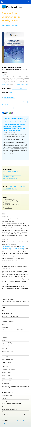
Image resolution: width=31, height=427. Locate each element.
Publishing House (6, 401)
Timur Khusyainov (6, 246)
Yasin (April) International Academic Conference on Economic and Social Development (15, 387)
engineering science (8, 173)
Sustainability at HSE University (10, 316)
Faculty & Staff (6, 324)
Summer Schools (6, 357)
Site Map (4, 423)
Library (3, 406)
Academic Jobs (5, 383)
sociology (12, 176)
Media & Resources (8, 392)
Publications (14, 7)
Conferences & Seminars (8, 381)
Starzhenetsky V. (20, 84)
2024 (18, 186)
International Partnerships (8, 321)
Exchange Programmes (7, 351)
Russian (10, 92)
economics (15, 171)
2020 (7, 188)
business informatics (8, 171)
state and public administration (10, 178)
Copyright (16, 421)
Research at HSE (14, 25)
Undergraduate (6, 345)
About (4, 307)
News (3, 213)
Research (5, 367)
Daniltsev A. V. (5, 84)
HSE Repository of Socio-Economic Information (14, 415)
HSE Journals (5, 398)
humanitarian (17, 173)
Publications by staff (7, 395)
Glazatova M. (25, 83)
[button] (4, 121)
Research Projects (6, 375)
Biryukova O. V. (18, 83)
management (18, 174)
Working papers (10, 20)
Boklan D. (26, 84)
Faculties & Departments (8, 319)
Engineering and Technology (11, 201)
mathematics (6, 176)
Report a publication (6, 25)
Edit (28, 425)
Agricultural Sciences (10, 199)
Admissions (4, 340)
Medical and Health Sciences (12, 204)
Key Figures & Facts (7, 313)
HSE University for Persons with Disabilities (13, 330)
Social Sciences (8, 207)
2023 (21, 186)
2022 (23, 186)
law (14, 174)
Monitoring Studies (7, 378)
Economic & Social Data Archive (10, 409)
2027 (9, 186)
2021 (4, 188)
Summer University (6, 354)
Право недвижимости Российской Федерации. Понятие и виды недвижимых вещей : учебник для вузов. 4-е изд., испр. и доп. (14, 127)
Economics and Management (20, 88)
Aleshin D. (12, 83)
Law (13, 88)
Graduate (4, 348)
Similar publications (13, 118)
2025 (15, 186)
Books (5, 13)
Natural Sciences (9, 206)
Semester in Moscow (7, 359)
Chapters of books (11, 16)
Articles (13, 13)
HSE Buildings (5, 327)
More (16, 188)
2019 (10, 188)
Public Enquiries (6, 333)
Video (3, 412)
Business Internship (6, 362)
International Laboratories (8, 369)
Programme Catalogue (7, 343)
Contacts (11, 421)
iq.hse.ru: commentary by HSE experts (11, 403)
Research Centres (6, 372)
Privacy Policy (23, 421)
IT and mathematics (8, 174)
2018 (13, 188)
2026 (12, 186)
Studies (4, 337)
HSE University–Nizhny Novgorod (16, 248)
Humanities (7, 202)
